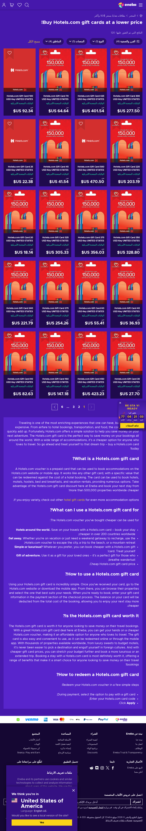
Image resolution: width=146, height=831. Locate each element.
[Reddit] (91, 768)
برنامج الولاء (92, 748)
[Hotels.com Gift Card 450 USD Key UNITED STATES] (91, 348)
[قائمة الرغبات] (20, 5)
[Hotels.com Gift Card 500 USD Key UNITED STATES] (91, 136)
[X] (107, 768)
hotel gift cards (74, 500)
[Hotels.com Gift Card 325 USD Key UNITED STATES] (55, 207)
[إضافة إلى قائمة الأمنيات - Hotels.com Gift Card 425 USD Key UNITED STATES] (81, 54)
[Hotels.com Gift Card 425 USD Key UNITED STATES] (91, 65)
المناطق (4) (55, 41)
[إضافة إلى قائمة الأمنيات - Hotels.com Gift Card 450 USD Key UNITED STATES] (81, 337)
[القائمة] (141, 5)
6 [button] (62, 407)
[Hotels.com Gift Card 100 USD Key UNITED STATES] (20, 65)
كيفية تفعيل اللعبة (63, 744)
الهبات (37, 744)
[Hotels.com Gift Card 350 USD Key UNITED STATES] (126, 207)
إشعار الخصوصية (95, 807)
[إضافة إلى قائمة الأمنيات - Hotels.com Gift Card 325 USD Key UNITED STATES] (45, 195)
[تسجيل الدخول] (4, 5)
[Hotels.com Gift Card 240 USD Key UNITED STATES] (20, 278)
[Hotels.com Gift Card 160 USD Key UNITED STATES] (55, 348)
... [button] (68, 407)
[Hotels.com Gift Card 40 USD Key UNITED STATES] (126, 278)
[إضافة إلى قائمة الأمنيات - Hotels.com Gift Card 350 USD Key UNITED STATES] (116, 195)
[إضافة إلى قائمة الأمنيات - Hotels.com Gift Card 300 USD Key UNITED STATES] (116, 54)
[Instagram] (102, 768)
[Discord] (97, 768)
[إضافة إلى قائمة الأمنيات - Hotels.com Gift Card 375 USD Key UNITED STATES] (81, 195)
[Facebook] (113, 768)
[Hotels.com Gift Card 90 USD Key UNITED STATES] (20, 348)
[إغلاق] (73, 790)
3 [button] (74, 407)
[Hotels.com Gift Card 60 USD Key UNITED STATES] (91, 278)
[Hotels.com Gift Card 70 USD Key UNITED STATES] (55, 65)
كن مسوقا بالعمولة (31, 748)
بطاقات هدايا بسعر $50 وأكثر (109, 16)
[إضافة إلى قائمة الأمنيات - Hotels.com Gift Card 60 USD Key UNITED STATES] (81, 266)
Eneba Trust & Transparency (127, 753)
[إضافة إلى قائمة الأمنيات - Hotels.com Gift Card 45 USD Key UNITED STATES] (45, 125)
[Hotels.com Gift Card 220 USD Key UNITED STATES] (126, 136)
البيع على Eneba (134, 768)
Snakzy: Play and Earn (28, 753)
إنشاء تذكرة (66, 748)
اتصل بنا (138, 744)
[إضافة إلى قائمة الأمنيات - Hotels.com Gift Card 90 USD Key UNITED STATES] (9, 337)
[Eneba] (127, 5)
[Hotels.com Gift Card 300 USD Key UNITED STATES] (126, 65)
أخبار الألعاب (34, 740)
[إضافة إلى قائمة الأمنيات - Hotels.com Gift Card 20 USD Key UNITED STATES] (9, 195)
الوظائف (138, 748)
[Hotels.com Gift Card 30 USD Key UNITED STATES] (126, 348)
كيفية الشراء (92, 740)
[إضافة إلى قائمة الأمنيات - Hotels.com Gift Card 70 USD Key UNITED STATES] (45, 54)
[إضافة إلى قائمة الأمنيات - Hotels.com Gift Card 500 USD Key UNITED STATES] (81, 125)
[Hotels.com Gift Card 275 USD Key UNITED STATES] (55, 278)
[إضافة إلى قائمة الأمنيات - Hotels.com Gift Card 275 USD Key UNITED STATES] (45, 266)
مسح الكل (34, 41)
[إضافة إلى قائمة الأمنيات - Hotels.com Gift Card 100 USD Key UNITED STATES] (9, 54)
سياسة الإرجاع (64, 753)
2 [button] (79, 407)
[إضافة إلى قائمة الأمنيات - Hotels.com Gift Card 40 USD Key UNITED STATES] (116, 266)
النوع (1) (100, 41)
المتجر (132, 16)
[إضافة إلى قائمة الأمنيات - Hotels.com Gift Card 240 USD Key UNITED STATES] (9, 266)
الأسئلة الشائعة (64, 740)
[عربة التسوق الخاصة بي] (12, 5)
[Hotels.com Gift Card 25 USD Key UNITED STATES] (20, 136)
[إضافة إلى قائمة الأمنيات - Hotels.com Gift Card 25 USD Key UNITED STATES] (9, 125)
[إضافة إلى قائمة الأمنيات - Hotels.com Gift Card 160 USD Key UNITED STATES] (45, 337)
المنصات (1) (78, 41)
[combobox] (25, 5)
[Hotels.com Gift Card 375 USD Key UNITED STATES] (91, 207)
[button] (55, 407)
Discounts (92, 753)
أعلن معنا (138, 772)
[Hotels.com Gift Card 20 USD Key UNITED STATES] (20, 207)
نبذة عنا (139, 740)
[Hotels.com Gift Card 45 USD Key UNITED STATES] (55, 136)
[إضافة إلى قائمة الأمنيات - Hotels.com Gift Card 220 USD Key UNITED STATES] (116, 125)
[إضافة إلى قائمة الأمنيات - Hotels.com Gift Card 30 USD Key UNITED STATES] (116, 337)
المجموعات (92, 744)
